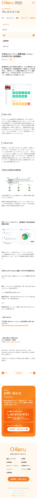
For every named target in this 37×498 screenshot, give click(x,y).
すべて (5, 30)
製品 (4, 35)
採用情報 (24, 462)
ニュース (9, 469)
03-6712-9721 (19, 414)
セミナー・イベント (12, 465)
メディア (6, 46)
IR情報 (23, 458)
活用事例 (9, 462)
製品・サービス (11, 458)
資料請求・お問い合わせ (17, 429)
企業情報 (6, 41)
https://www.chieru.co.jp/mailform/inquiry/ (15, 325)
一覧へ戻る (18, 373)
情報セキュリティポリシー (18, 495)
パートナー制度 (26, 469)
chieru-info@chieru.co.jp (13, 342)
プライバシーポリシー (18, 490)
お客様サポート (26, 465)
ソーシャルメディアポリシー (18, 493)
